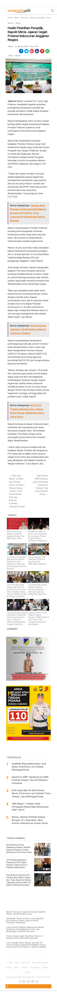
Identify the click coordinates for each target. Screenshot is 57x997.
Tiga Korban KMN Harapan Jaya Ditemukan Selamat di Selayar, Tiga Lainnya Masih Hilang (40, 484)
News (16, 18)
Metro (16, 967)
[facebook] (21, 51)
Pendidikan (35, 967)
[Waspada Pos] (19, 12)
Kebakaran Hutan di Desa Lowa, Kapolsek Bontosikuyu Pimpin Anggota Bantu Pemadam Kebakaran (25, 920)
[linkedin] (37, 51)
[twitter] (26, 51)
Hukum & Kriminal (37, 18)
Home (10, 18)
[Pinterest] (33, 981)
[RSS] (37, 981)
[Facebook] (20, 981)
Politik (49, 18)
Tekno (27, 972)
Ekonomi (24, 18)
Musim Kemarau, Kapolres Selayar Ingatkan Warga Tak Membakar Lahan (26, 913)
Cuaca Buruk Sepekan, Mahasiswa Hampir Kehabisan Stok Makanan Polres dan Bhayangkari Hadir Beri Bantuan (25, 929)
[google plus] (31, 51)
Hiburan (24, 967)
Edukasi (45, 967)
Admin (17, 56)
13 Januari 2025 (21, 46)
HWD (48, 977)
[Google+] (24, 981)
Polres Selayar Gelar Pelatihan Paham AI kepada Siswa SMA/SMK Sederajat (24, 937)
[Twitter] (28, 981)
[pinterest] (42, 51)
